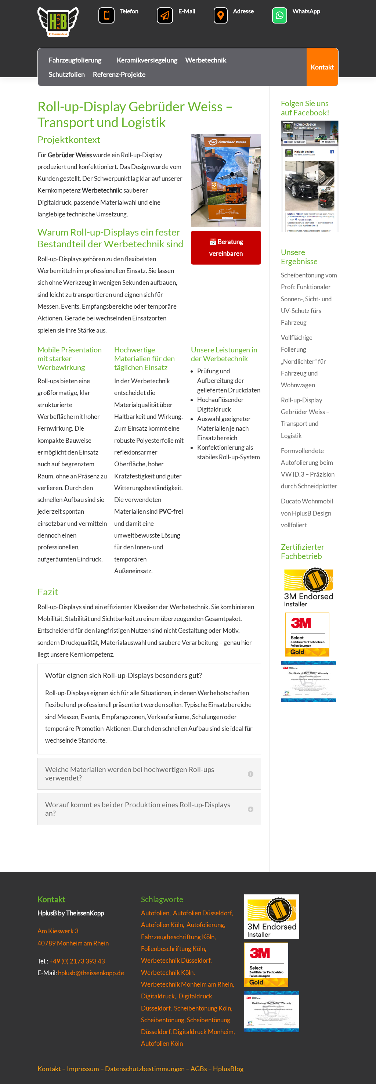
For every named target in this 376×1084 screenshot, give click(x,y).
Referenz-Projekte (119, 74)
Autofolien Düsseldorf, (203, 913)
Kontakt (322, 67)
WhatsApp (306, 10)
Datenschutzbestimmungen (145, 1069)
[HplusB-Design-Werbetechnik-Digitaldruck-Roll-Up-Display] (226, 227)
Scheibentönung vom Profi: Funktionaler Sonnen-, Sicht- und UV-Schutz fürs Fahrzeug (309, 298)
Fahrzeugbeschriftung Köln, (179, 937)
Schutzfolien (67, 74)
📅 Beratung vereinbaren (226, 247)
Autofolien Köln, (164, 925)
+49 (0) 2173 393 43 (77, 961)
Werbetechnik (205, 60)
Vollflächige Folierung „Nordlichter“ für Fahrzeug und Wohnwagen (303, 361)
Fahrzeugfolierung (75, 60)
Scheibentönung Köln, (203, 1008)
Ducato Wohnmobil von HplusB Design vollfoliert (307, 513)
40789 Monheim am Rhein (73, 943)
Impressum (83, 1069)
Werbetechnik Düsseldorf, (177, 960)
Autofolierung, (207, 925)
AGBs (199, 1069)
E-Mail (186, 10)
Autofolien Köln (162, 1043)
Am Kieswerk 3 (58, 931)
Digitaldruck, (158, 996)
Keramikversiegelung (147, 60)
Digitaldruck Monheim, (204, 1031)
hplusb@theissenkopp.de (91, 973)
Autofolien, (157, 913)
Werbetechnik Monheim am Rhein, (187, 984)
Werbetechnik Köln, (168, 972)
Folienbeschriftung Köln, (174, 948)
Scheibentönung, (163, 1020)
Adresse (243, 10)
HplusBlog (228, 1069)
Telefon (129, 10)
